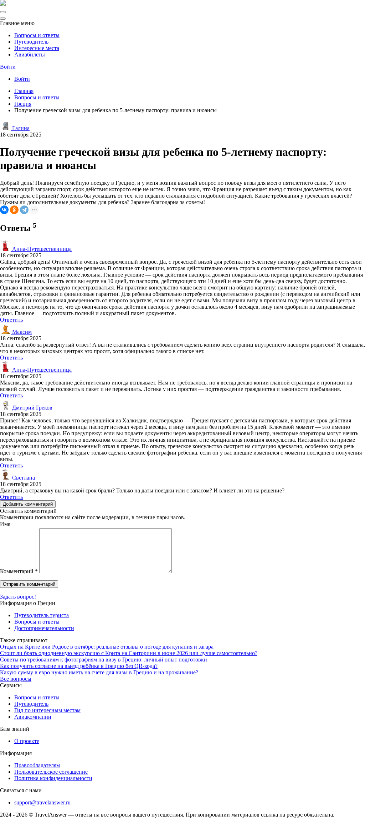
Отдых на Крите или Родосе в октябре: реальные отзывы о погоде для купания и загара (107, 647)
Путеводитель (31, 42)
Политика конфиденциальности (53, 778)
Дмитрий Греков (31, 408)
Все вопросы (15, 679)
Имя (5, 524)
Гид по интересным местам (47, 710)
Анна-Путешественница (41, 249)
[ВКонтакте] (4, 209)
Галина (20, 128)
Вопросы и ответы (37, 35)
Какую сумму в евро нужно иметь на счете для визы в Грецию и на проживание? (99, 672)
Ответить (11, 320)
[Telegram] (24, 209)
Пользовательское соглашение (51, 772)
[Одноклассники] (14, 209)
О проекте (26, 741)
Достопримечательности (44, 628)
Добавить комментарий (28, 504)
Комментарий (19, 571)
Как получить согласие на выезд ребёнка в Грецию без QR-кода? (79, 666)
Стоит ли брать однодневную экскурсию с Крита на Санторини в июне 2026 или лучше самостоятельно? (128, 653)
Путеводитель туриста (41, 615)
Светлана (23, 478)
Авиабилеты (29, 54)
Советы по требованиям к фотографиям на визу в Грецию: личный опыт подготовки (103, 659)
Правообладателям (37, 765)
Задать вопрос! (18, 597)
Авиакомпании (32, 717)
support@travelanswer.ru (42, 802)
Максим (21, 332)
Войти (8, 67)
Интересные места (36, 48)
